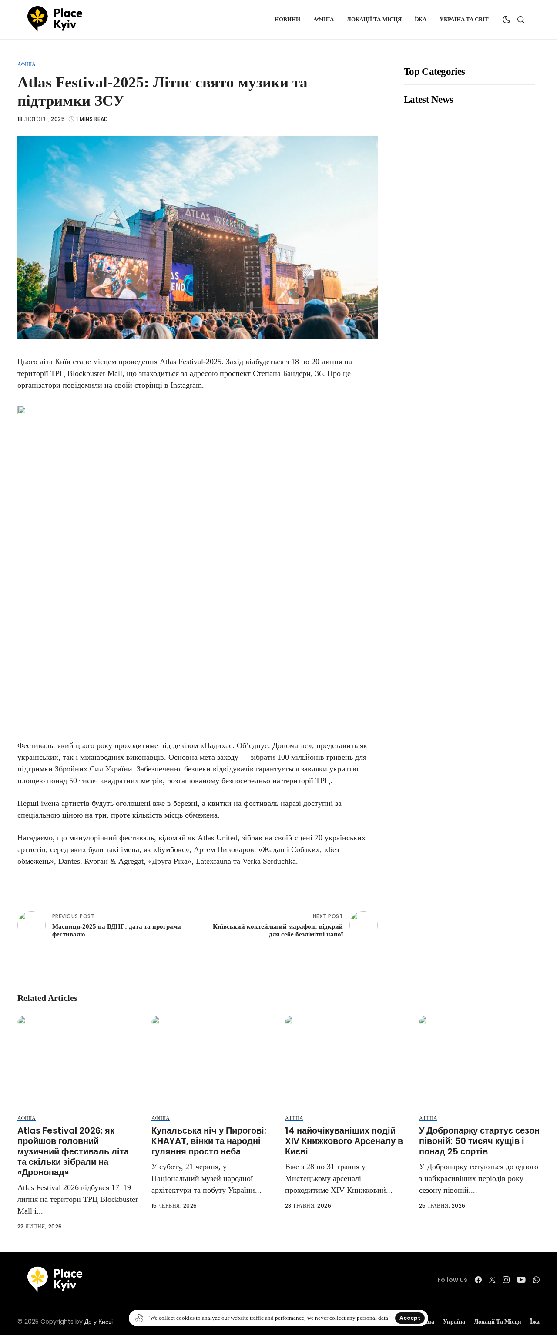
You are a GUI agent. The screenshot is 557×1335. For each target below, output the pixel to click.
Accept (409, 1318)
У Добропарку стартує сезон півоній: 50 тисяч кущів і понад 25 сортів (479, 1140)
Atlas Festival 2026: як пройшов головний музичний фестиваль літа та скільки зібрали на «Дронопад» (73, 1151)
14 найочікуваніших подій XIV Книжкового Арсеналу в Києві (344, 1140)
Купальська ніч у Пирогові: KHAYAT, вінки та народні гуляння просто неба (208, 1140)
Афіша (26, 64)
